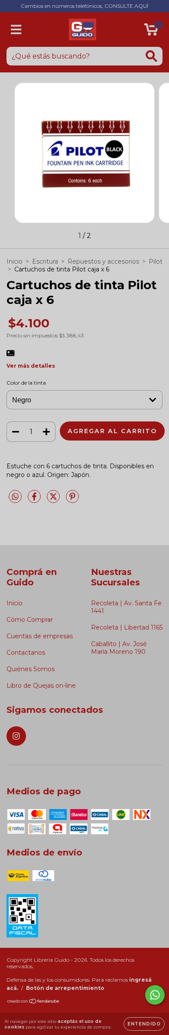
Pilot (155, 261)
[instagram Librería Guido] (16, 736)
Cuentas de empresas (39, 636)
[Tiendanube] (33, 1002)
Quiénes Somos (30, 669)
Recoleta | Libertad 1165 (126, 627)
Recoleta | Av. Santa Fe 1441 (126, 607)
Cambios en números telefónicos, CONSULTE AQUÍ (84, 6)
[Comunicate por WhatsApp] (155, 995)
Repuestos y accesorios (103, 261)
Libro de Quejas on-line (41, 685)
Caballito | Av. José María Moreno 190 (119, 648)
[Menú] (16, 29)
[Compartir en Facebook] (35, 500)
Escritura (45, 261)
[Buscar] (151, 56)
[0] (151, 32)
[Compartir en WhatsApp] (15, 497)
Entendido (144, 1024)
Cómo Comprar (29, 620)
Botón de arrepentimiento (65, 988)
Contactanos (25, 652)
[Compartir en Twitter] (54, 500)
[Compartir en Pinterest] (72, 500)
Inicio (14, 261)
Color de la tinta (26, 382)
